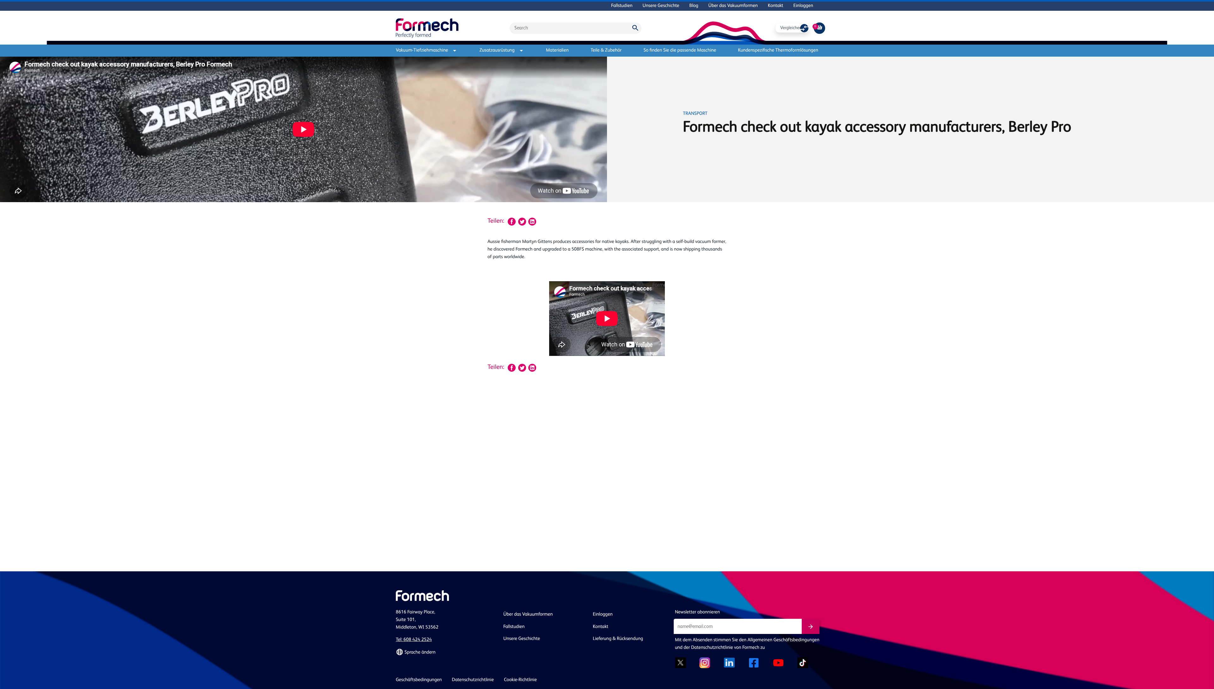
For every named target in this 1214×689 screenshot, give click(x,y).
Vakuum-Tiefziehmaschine (422, 50)
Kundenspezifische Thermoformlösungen (778, 50)
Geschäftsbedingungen (419, 680)
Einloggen (803, 5)
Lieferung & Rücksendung (618, 638)
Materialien (557, 50)
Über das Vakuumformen (733, 5)
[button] (446, 652)
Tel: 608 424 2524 (414, 639)
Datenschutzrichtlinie (473, 680)
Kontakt (775, 5)
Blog (694, 5)
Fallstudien (621, 5)
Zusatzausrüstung (497, 50)
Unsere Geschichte (661, 5)
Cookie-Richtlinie (520, 680)
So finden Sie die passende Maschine (679, 50)
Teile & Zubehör (606, 50)
